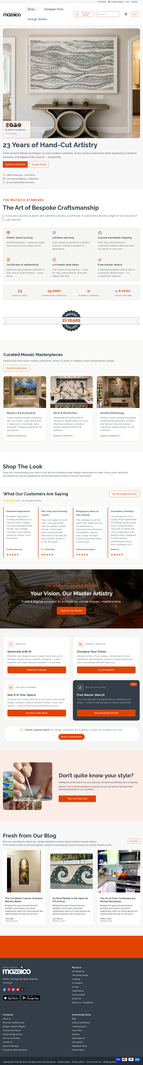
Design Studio (39, 164)
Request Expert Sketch (106, 713)
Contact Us (7, 1042)
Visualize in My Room (37, 713)
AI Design (76, 979)
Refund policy (64, 1062)
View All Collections (16, 368)
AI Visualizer (77, 983)
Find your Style (78, 995)
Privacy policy (78, 1062)
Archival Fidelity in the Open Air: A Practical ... (71, 900)
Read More (134, 841)
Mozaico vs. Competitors (82, 1003)
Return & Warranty (11, 1046)
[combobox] (108, 14)
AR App (75, 987)
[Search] (99, 14)
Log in (134, 14)
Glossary (75, 1034)
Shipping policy (110, 1062)
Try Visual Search (85, 14)
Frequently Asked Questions (15, 1050)
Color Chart (77, 1030)
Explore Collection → (17, 436)
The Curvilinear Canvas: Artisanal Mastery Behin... (23, 900)
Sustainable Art (78, 1038)
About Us (6, 1019)
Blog (74, 1019)
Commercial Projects (12, 1030)
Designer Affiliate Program (14, 1027)
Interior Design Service (12, 1034)
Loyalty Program (117, 2)
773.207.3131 (7, 983)
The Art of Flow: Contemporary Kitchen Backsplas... (117, 900)
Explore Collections (15, 164)
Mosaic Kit (76, 999)
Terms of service (93, 1062)
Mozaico (23, 1062)
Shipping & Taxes (79, 1046)
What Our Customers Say (13, 1023)
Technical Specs (79, 1027)
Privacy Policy (78, 1050)
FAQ (127, 2)
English (134, 2)
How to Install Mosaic (81, 1023)
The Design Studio (80, 975)
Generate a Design (36, 670)
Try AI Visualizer (106, 670)
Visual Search (78, 991)
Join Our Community (11, 1038)
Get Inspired (77, 1042)
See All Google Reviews (124, 494)
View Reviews (10, 134)
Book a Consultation (71, 737)
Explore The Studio (71, 610)
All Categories (78, 971)
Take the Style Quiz (77, 798)
